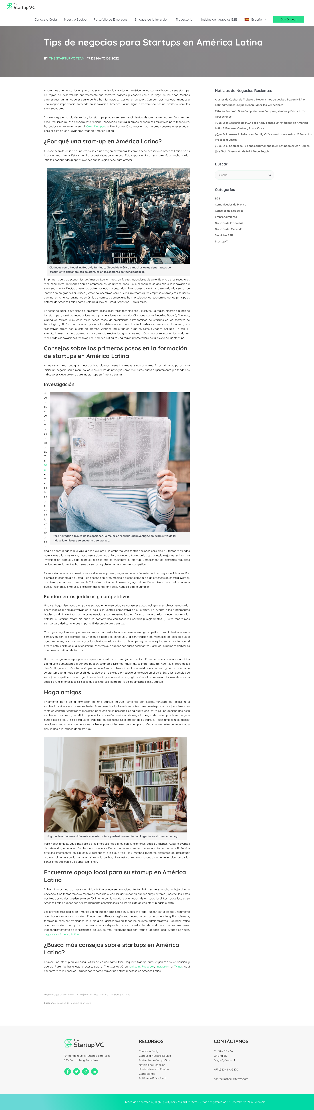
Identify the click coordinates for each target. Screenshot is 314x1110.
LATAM (79, 994)
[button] (288, 19)
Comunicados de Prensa (230, 204)
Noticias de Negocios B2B (218, 19)
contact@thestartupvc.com (231, 1079)
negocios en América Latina (61, 934)
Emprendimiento (226, 217)
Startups (104, 994)
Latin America (91, 994)
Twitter (178, 966)
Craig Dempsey (96, 126)
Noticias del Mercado (228, 229)
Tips (128, 994)
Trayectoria (184, 19)
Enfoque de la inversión (151, 19)
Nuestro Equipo (75, 19)
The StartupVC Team (66, 58)
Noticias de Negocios (152, 1065)
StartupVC (85, 1003)
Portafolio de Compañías (154, 1060)
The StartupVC (117, 994)
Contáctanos (147, 1073)
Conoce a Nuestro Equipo (155, 1055)
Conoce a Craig (46, 19)
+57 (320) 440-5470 (226, 1069)
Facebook (148, 966)
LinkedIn (134, 966)
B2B (217, 198)
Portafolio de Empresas (110, 19)
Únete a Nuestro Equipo (154, 1069)
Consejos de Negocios (68, 1003)
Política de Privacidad (152, 1078)
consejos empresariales (62, 994)
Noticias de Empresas (229, 223)
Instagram (163, 966)
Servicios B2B (224, 235)
